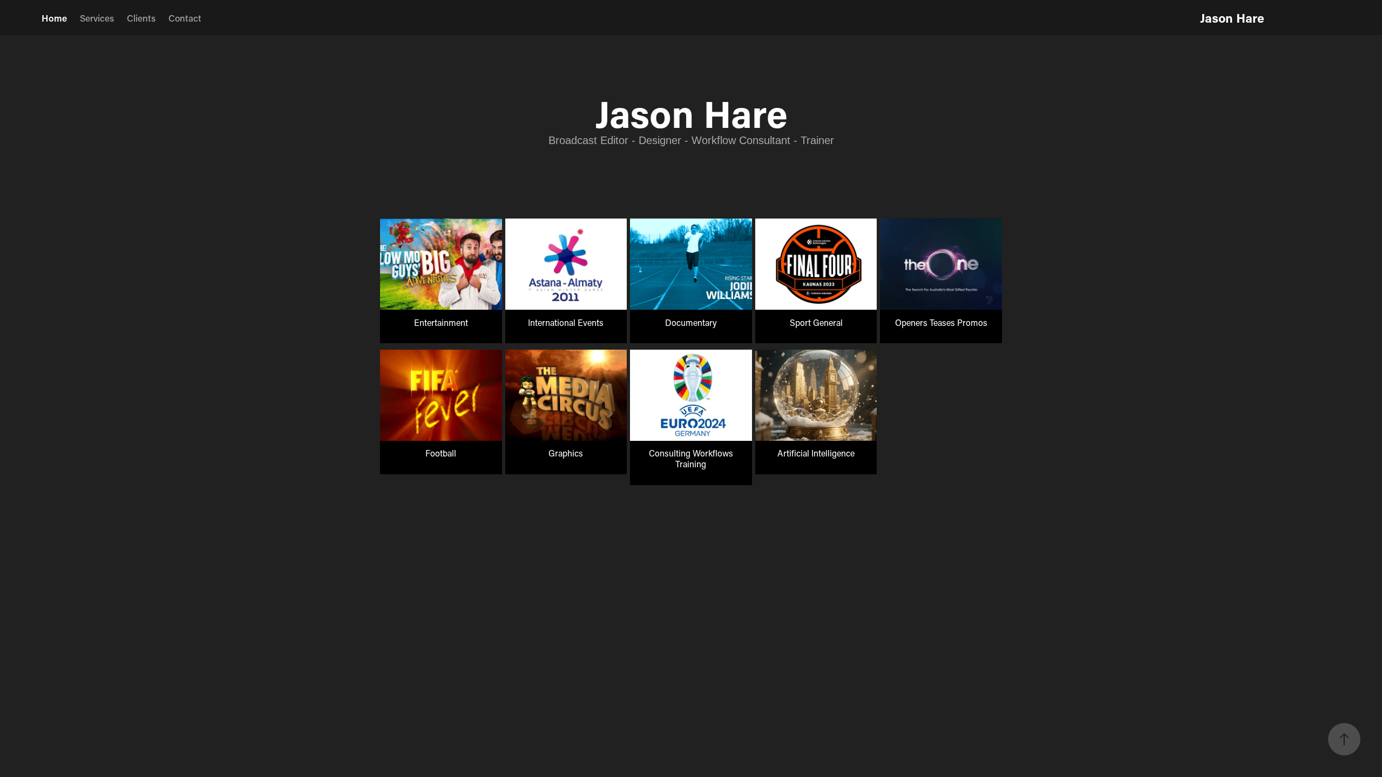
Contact (184, 18)
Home (54, 18)
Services (97, 18)
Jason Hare (1232, 18)
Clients (141, 18)
